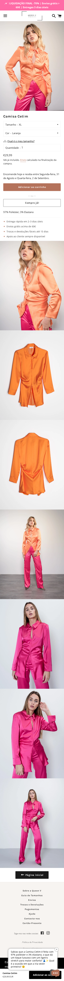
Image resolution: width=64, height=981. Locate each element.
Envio (23, 159)
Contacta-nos (32, 918)
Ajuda (32, 914)
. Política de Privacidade (32, 942)
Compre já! (32, 202)
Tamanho (10, 124)
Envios (32, 900)
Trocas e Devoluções (32, 904)
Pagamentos (32, 909)
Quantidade (12, 147)
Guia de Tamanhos (32, 895)
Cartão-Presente (32, 923)
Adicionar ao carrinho (45, 974)
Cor (7, 133)
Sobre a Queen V (32, 890)
